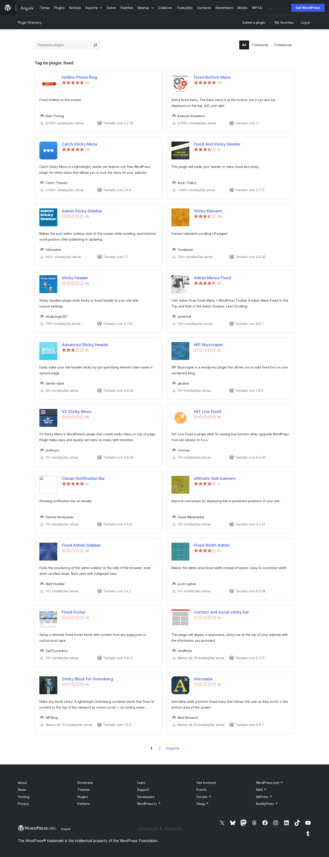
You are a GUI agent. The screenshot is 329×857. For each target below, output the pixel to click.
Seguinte (172, 748)
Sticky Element (208, 211)
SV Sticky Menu (76, 411)
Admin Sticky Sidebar (82, 211)
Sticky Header (75, 277)
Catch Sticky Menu (79, 144)
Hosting (23, 797)
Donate (204, 797)
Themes (83, 789)
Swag (203, 804)
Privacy (23, 804)
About (22, 783)
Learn (141, 783)
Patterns (83, 804)
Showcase (85, 783)
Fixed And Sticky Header (217, 144)
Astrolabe (203, 679)
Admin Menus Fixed (212, 277)
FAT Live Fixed (207, 411)
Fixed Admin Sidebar (81, 545)
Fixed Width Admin (212, 545)
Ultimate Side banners (215, 478)
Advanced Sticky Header (85, 344)
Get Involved (206, 783)
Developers (145, 797)
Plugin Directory (30, 22)
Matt (261, 789)
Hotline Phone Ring (79, 77)
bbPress (264, 797)
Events (202, 789)
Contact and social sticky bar (221, 612)
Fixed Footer (74, 612)
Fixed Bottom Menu (212, 77)
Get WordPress (308, 8)
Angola (65, 829)
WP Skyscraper (208, 344)
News (22, 789)
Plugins (82, 797)
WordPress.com (269, 783)
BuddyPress (267, 804)
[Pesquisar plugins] (95, 44)
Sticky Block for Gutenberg (87, 679)
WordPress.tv (149, 804)
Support (143, 789)
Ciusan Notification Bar (83, 478)
